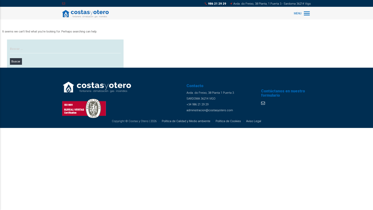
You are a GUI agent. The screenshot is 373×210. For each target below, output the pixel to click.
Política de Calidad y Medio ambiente (186, 121)
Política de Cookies (228, 121)
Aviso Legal (253, 121)
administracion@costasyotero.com (209, 110)
